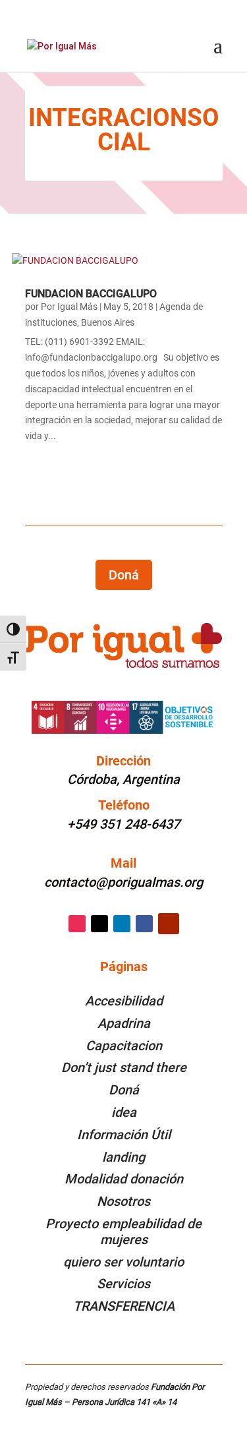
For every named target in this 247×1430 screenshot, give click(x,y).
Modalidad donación (124, 1179)
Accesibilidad (124, 1001)
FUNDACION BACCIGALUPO (91, 293)
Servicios (123, 1284)
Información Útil (124, 1135)
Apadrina (123, 1023)
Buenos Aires (107, 322)
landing (123, 1157)
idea (123, 1112)
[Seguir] (77, 923)
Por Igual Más (69, 306)
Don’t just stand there (123, 1067)
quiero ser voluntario (123, 1262)
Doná (124, 575)
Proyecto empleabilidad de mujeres (123, 1231)
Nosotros (123, 1201)
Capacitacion (124, 1046)
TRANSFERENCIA (124, 1306)
